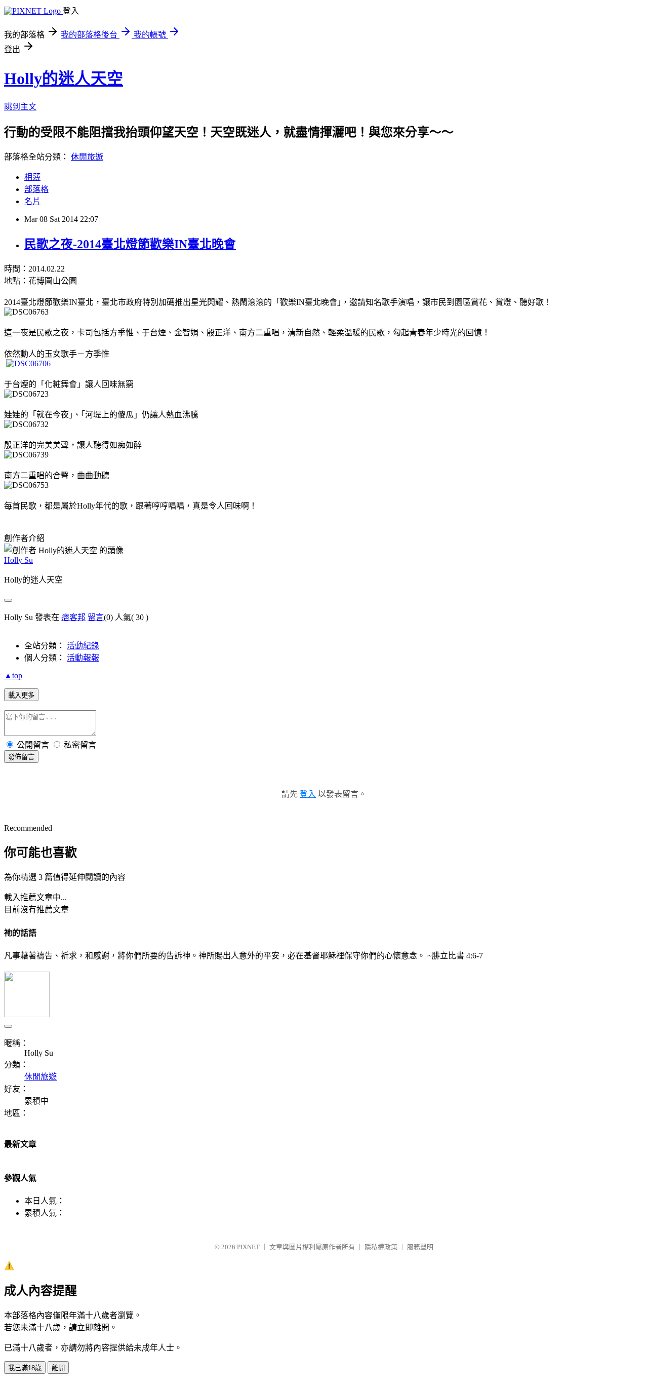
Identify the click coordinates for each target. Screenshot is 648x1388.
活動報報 (83, 657)
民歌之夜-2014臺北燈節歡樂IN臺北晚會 (130, 244)
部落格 (36, 189)
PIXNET (248, 1247)
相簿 (32, 177)
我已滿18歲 (25, 1368)
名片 (32, 201)
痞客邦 (73, 617)
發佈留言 (21, 757)
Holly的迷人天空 (63, 78)
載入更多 (21, 695)
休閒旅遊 (87, 156)
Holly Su (18, 560)
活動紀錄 (83, 645)
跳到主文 (20, 106)
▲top (13, 675)
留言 (96, 617)
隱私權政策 (380, 1247)
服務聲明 (420, 1247)
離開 (58, 1368)
